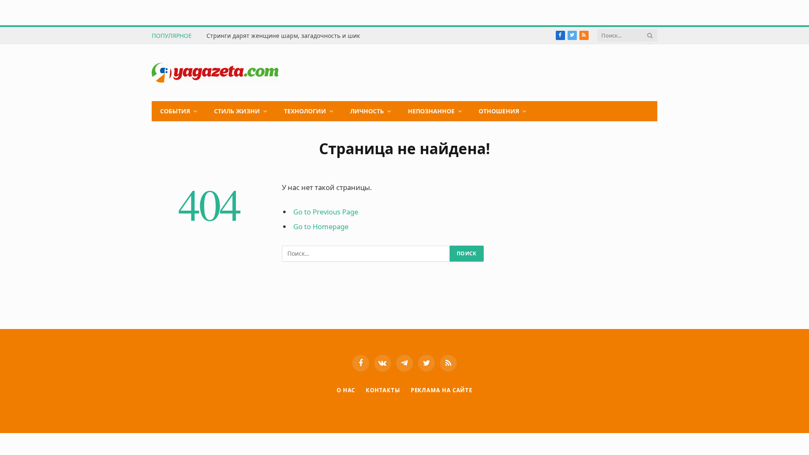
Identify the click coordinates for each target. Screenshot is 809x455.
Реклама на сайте (442, 390)
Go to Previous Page (325, 212)
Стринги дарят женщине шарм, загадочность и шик (283, 36)
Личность (367, 111)
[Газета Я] (215, 73)
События (175, 111)
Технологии (305, 111)
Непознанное (431, 111)
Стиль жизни (237, 111)
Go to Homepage (320, 226)
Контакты (383, 390)
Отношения (499, 111)
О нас (346, 390)
